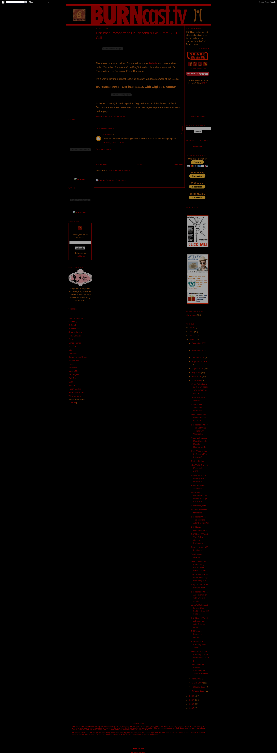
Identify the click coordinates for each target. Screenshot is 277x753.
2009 (191, 339)
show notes (191, 315)
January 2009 (198, 691)
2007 (191, 700)
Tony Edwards (75, 336)
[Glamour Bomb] (80, 285)
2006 (191, 704)
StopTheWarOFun (77, 392)
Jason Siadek (75, 389)
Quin (71, 382)
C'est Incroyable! (198, 505)
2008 (191, 696)
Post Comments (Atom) (119, 170)
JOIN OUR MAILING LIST (198, 69)
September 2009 (199, 361)
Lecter (71, 364)
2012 (191, 327)
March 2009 (197, 683)
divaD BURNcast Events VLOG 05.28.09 (198, 417)
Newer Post (101, 165)
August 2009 (198, 368)
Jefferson (73, 353)
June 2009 (197, 376)
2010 (191, 335)
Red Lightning (197, 461)
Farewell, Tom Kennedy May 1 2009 (199, 644)
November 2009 (199, 350)
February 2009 (199, 687)
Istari (71, 350)
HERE (73, 402)
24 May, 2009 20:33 (113, 142)
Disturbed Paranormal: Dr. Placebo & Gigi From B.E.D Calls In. (137, 35)
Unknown (106, 134)
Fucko (71, 339)
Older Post (178, 165)
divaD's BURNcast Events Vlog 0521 (199, 468)
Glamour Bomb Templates (138, 752)
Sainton (72, 385)
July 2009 (196, 372)
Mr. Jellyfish (74, 375)
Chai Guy (73, 321)
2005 (191, 708)
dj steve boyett (75, 332)
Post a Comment (103, 149)
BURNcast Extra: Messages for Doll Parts (198, 478)
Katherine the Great (78, 357)
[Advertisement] (80, 69)
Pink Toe (72, 378)
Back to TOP (138, 749)
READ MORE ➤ (204, 48)
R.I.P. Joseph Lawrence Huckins (197, 634)
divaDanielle (74, 329)
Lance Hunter (75, 343)
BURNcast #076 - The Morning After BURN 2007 (200, 520)
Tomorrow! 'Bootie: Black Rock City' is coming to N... (199, 577)
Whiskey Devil (75, 396)
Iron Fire (72, 346)
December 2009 (199, 343)
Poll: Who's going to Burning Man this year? (199, 454)
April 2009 (197, 679)
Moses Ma (73, 371)
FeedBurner (80, 256)
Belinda (153, 63)
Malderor (73, 367)
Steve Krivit (74, 360)
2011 (191, 331)
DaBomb (72, 325)
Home (139, 165)
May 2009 (196, 380)
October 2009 (198, 357)
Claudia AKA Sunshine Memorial (196, 407)
